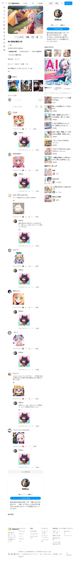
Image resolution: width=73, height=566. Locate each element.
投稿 (57, 3)
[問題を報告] (30, 129)
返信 (35, 129)
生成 (50, 3)
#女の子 (17, 64)
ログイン (68, 3)
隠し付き (17, 106)
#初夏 (22, 64)
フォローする (25, 498)
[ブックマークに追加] (33, 37)
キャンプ (17, 59)
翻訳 (9, 71)
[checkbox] (13, 106)
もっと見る (66, 88)
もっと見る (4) (25, 472)
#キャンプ (11, 64)
